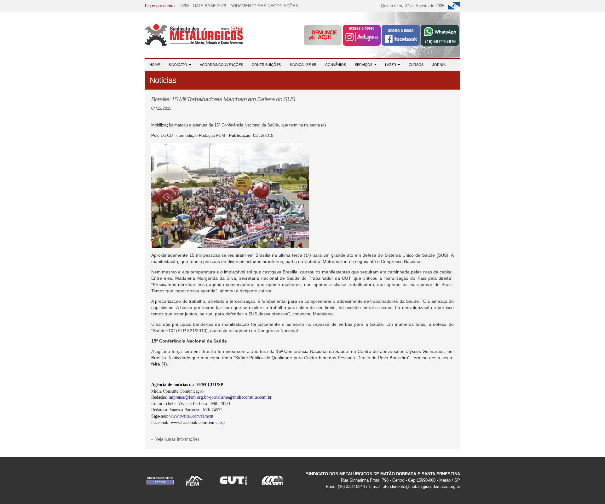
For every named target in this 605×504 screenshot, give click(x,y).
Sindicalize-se (303, 65)
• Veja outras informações (175, 439)
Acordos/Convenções (221, 65)
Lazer (391, 65)
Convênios (335, 65)
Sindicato (179, 65)
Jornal (439, 65)
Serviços (364, 65)
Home (154, 65)
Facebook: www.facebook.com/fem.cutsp (188, 422)
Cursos (416, 65)
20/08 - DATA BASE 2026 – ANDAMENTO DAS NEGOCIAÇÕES (238, 5)
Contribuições (266, 65)
